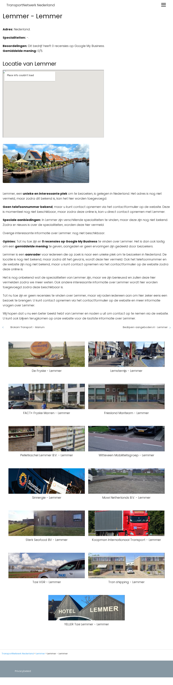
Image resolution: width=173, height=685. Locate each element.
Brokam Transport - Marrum (27, 327)
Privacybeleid (23, 671)
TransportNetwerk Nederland (30, 5)
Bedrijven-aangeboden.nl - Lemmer (145, 327)
